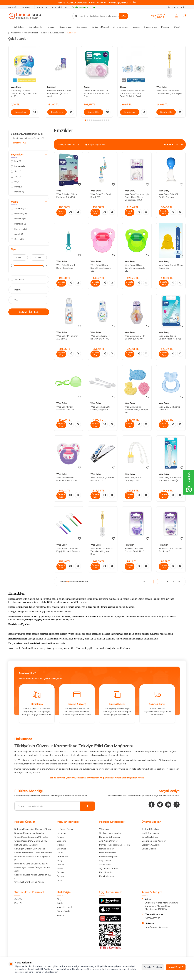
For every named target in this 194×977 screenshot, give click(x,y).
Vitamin (51, 27)
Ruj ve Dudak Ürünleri (109, 837)
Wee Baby (16, 87)
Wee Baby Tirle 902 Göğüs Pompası (168, 195)
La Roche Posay (65, 829)
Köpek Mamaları (107, 876)
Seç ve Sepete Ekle (96, 144)
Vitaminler (104, 829)
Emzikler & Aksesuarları (52, 32)
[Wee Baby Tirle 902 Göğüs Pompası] (170, 169)
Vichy (59, 860)
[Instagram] (177, 805)
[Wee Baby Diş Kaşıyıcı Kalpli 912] (170, 382)
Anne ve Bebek (120, 27)
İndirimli (18, 290)
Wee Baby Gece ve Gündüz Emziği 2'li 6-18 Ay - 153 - (24, 93)
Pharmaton (62, 856)
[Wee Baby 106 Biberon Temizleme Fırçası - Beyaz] (169, 64)
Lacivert (19, 166)
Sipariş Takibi (63, 911)
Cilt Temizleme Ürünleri (110, 833)
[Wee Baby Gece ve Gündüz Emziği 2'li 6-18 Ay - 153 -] (24, 64)
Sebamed (61, 848)
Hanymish (20, 229)
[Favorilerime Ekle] (79, 184)
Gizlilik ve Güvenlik (150, 844)
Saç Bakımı (82, 27)
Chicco (123, 87)
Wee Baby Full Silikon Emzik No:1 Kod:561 (66, 195)
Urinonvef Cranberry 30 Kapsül (29, 881)
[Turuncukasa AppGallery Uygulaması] (110, 921)
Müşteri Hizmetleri (65, 907)
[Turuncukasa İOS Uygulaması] (110, 912)
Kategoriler (42, 7)
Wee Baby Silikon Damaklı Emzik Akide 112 (135, 268)
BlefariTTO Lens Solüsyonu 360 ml (31, 863)
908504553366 (152, 918)
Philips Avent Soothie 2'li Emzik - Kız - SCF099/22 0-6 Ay (97, 93)
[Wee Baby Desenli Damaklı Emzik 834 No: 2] (68, 453)
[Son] (179, 581)
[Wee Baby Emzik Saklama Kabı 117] (68, 382)
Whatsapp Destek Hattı (84, 7)
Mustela (61, 844)
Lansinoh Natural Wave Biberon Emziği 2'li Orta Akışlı (59, 93)
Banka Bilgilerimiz (59, 7)
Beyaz (18, 181)
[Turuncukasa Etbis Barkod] (110, 948)
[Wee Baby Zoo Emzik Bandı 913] (102, 169)
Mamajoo (20, 224)
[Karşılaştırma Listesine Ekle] (35, 112)
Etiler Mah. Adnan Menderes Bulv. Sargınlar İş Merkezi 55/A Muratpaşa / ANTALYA (161, 905)
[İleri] (173, 581)
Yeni (16, 300)
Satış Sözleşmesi (150, 837)
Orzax (60, 852)
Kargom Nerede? (178, 7)
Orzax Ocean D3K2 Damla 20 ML (30, 840)
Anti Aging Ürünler (108, 840)
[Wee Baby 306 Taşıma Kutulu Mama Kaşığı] (170, 453)
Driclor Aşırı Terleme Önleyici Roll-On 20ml (32, 869)
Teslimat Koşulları (150, 829)
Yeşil (17, 176)
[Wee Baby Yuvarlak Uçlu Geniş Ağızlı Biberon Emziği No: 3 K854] (136, 169)
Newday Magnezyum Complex (29, 833)
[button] (85, 120)
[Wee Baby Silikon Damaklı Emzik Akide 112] (136, 240)
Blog (59, 899)
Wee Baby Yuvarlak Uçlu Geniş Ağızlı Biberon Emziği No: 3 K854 (137, 197)
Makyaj (136, 27)
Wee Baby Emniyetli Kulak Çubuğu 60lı (100, 408)
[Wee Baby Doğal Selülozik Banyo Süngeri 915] (136, 382)
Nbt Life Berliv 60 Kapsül (26, 844)
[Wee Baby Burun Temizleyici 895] (136, 453)
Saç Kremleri (105, 860)
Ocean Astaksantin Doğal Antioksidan (33, 852)
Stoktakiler (19, 279)
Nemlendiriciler (106, 848)
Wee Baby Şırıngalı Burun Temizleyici (65, 266)
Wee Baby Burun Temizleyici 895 (133, 479)
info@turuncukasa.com (157, 927)
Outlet (177, 27)
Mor (17, 161)
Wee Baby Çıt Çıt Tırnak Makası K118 (102, 479)
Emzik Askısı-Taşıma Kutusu (28, 138)
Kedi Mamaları (106, 872)
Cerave (60, 864)
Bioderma (61, 840)
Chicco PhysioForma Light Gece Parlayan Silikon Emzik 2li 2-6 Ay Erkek (132, 93)
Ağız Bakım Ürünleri (108, 868)
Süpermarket (150, 27)
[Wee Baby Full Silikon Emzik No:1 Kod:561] (68, 169)
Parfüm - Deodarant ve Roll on (114, 844)
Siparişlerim (27, 7)
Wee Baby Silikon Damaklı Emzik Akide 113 (100, 268)
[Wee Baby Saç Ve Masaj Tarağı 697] (170, 240)
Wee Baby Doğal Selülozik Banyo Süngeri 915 (137, 409)
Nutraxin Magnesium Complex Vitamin (33, 829)
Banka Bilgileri (149, 848)
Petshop (165, 27)
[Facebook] (152, 805)
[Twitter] (160, 805)
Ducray (60, 872)
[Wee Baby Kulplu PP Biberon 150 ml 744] (136, 311)
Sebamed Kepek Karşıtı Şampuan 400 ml (32, 876)
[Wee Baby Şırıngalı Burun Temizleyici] (68, 240)
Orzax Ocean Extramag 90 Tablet (31, 837)
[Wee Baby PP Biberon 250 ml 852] (68, 311)
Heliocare (61, 833)
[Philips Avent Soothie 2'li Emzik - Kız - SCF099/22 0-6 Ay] (97, 64)
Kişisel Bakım (66, 27)
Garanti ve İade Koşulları (154, 840)
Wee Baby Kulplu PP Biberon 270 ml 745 (100, 337)
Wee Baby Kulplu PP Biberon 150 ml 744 (135, 337)
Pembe (19, 191)
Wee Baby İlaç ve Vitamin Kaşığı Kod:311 (170, 337)
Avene (60, 868)
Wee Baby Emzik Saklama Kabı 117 (65, 408)
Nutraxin (61, 837)
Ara (123, 16)
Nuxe (59, 880)
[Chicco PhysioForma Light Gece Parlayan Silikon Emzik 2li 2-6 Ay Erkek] (133, 64)
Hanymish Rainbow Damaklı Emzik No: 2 (134, 550)
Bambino (20, 218)
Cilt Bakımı (19, 27)
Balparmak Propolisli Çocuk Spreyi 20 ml (32, 858)
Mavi (18, 186)
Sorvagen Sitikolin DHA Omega (29, 848)
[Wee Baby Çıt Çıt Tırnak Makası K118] (102, 453)
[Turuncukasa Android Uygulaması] (110, 903)
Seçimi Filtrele (28, 311)
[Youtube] (168, 805)
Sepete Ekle (20, 112)
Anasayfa (12, 7)
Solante (61, 876)
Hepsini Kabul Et (176, 967)
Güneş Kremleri (35, 27)
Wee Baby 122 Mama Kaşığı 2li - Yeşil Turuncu (68, 550)
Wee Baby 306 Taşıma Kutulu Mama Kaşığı (170, 479)
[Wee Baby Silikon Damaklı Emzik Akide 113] (102, 240)
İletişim (60, 903)
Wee (58, 190)
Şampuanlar (105, 864)
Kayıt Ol (18, 903)
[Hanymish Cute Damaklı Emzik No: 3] (170, 524)
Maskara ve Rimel (108, 852)
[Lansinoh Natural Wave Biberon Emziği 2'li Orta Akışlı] (60, 64)
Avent (86, 87)
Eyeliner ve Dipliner (108, 856)
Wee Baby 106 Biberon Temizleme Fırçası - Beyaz (169, 92)
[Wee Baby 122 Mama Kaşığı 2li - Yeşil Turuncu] (68, 524)
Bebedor (20, 213)
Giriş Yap (18, 899)
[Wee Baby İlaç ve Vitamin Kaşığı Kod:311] (170, 311)
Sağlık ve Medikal (100, 27)
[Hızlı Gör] (78, 212)
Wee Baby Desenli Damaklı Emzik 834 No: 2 (68, 479)
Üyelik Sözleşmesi (150, 833)
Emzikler (19, 142)
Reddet (76, 969)
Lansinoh (51, 87)
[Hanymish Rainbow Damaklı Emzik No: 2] (136, 524)
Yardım (60, 915)
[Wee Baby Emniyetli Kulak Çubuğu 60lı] (102, 382)
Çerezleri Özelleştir (153, 967)
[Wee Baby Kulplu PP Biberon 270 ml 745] (102, 311)
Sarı (17, 171)
